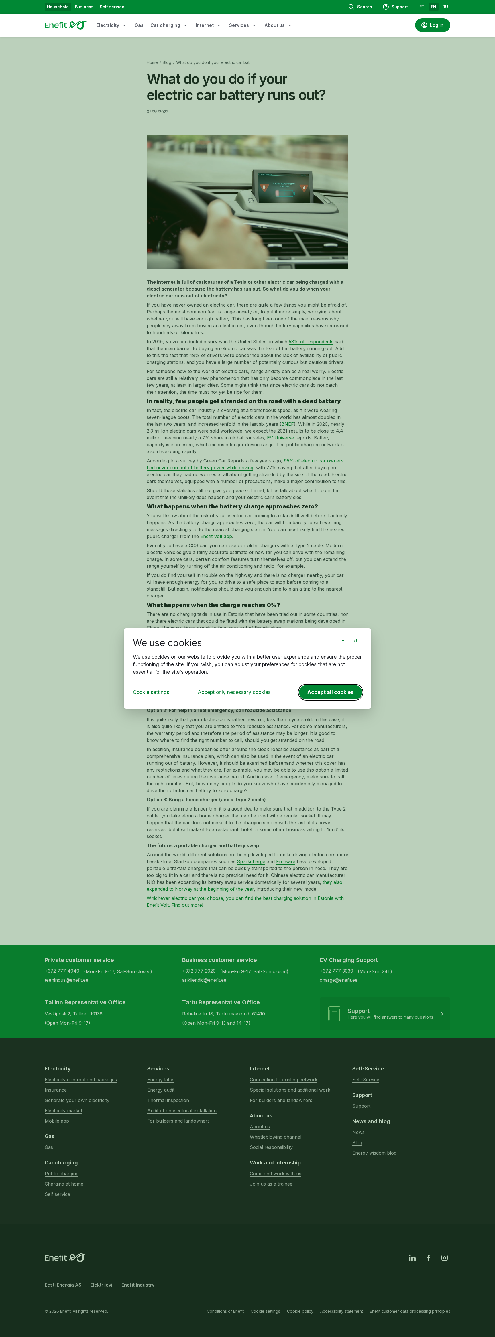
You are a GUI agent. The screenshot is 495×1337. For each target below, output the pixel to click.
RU (356, 641)
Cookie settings (151, 692)
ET (344, 641)
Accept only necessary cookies (234, 692)
